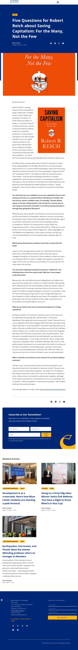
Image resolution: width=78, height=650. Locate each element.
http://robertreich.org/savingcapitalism (53, 389)
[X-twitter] (18, 626)
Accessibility (14, 619)
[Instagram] (22, 626)
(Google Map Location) (17, 611)
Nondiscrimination (25, 619)
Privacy (13, 621)
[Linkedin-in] (27, 626)
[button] (57, 2)
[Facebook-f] (13, 626)
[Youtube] (13, 630)
